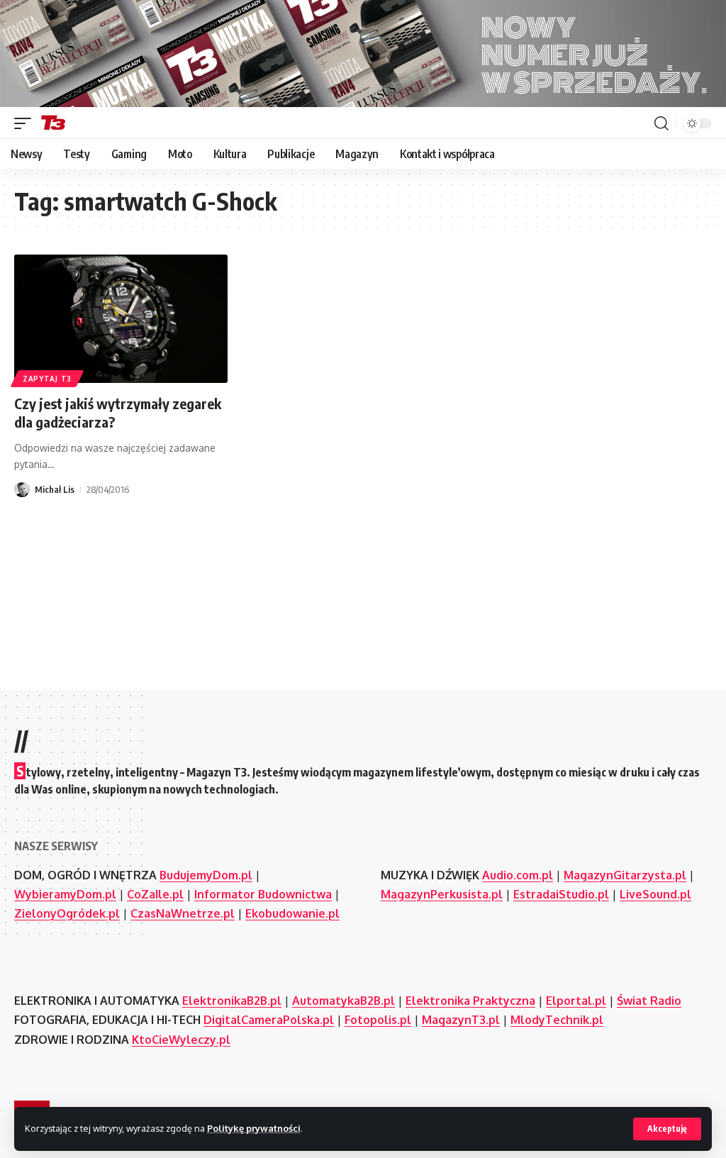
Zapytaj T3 (47, 378)
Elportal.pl (576, 1000)
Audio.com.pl (517, 875)
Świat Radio (649, 1000)
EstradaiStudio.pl (561, 894)
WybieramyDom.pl (65, 894)
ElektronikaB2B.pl (231, 1000)
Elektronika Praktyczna (470, 1000)
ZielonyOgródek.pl (67, 913)
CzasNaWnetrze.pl (182, 913)
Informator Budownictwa (263, 894)
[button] (667, 1129)
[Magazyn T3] (53, 123)
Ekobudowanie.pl (292, 913)
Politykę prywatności (254, 1128)
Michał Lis (54, 489)
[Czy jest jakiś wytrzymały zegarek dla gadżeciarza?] (121, 319)
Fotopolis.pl (378, 1020)
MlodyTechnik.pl (556, 1020)
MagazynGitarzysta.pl (625, 875)
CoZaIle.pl (155, 894)
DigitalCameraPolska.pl (268, 1020)
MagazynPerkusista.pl (442, 894)
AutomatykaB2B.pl (343, 1000)
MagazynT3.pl (461, 1020)
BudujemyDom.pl (206, 875)
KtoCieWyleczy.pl (181, 1039)
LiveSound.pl (655, 894)
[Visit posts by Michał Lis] (22, 489)
